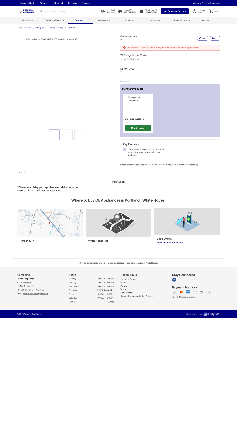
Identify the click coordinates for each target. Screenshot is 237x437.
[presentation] (67, 11)
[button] (54, 134)
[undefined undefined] (138, 105)
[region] (170, 113)
